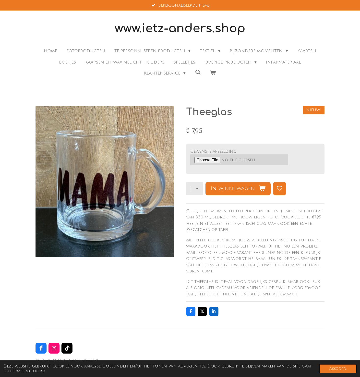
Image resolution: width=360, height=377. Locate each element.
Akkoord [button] (337, 369)
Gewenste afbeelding (213, 151)
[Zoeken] (198, 72)
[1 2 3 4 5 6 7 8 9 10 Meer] (194, 188)
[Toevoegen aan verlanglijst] (279, 188)
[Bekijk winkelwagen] (213, 73)
